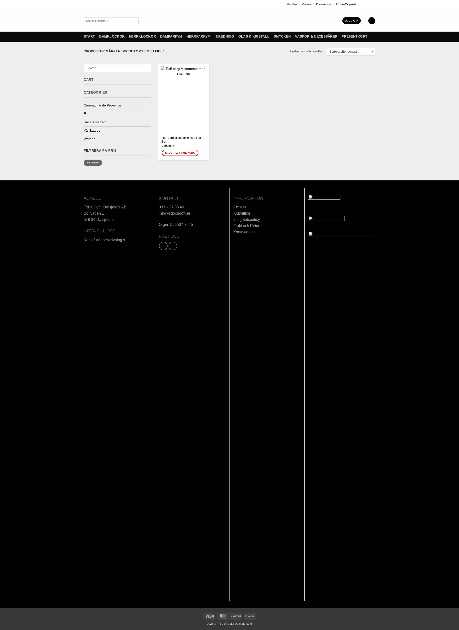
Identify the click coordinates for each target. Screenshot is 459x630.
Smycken (282, 36)
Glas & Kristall (253, 36)
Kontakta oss (323, 4)
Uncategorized (95, 122)
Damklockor (112, 36)
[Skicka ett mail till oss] (373, 4)
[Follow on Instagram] (365, 4)
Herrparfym (199, 36)
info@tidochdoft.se (174, 213)
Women (89, 139)
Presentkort (354, 36)
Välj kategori (93, 130)
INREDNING (224, 36)
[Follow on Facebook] (361, 4)
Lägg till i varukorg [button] (180, 152)
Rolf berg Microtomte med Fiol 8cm (181, 139)
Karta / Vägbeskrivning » (104, 240)
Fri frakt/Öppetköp (346, 4)
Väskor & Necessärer (316, 36)
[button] (351, 20)
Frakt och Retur (246, 225)
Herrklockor (142, 36)
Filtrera (93, 162)
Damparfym (171, 36)
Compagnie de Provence (102, 105)
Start (89, 36)
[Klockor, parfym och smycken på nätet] (211, 20)
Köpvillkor (292, 4)
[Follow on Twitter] (369, 4)
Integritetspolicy (246, 219)
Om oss (306, 4)
